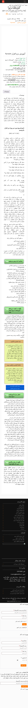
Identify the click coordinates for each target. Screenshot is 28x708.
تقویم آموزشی (21, 506)
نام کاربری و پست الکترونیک (20, 610)
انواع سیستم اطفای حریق (19, 541)
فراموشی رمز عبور (14, 5)
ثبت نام (22, 604)
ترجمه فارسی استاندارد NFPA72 (17, 591)
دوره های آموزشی (20, 508)
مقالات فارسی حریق (20, 538)
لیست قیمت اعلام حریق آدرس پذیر (17, 593)
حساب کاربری (20, 14)
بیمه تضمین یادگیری (20, 512)
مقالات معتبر (21, 505)
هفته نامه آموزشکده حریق (19, 520)
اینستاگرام (22, 527)
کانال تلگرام (21, 525)
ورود (26, 604)
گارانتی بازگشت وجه (20, 513)
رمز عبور (24, 615)
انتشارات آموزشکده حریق (19, 517)
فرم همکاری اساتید (20, 510)
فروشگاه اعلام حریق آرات (19, 564)
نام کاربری (23, 640)
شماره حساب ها (21, 522)
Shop (18, 18)
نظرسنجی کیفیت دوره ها (19, 518)
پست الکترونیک (22, 645)
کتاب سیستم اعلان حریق (19, 536)
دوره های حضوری (11, 18)
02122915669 (9, 70)
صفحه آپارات (21, 523)
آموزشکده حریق (14, 8)
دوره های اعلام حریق (20, 20)
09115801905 (21, 71)
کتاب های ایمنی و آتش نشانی (18, 539)
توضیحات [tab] (6, 91)
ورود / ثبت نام (23, 5)
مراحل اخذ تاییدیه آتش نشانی (18, 590)
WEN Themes (18, 601)
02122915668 (18, 70)
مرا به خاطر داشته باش (20, 621)
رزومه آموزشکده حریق (19, 515)
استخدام (22, 529)
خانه (25, 18)
